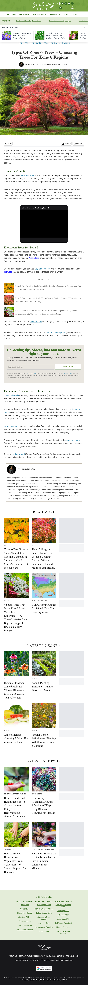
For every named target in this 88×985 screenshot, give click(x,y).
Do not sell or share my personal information (51, 960)
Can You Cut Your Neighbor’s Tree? (28, 21)
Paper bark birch (11, 426)
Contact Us (24, 909)
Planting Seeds (63, 911)
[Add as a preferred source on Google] (44, 968)
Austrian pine (36, 321)
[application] (44, 224)
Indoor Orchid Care (44, 913)
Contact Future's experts (31, 956)
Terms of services (32, 373)
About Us (25, 905)
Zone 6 (67, 43)
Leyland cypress (42, 269)
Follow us (68, 143)
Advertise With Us (25, 917)
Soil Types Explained (63, 923)
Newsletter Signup (24, 913)
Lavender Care (44, 923)
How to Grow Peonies (44, 927)
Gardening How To (33, 43)
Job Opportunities (25, 925)
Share (10, 143)
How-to (66, 64)
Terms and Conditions (54, 956)
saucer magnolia (73, 440)
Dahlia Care (44, 931)
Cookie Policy (21, 960)
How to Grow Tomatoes (43, 909)
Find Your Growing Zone (63, 906)
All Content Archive (25, 930)
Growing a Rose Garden (44, 918)
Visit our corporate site (76, 978)
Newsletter (79, 143)
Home (19, 43)
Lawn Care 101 (63, 919)
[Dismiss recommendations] (85, 27)
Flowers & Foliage (59, 14)
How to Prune (63, 915)
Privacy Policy (72, 956)
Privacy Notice (67, 373)
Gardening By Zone (52, 43)
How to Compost (63, 927)
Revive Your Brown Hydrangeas (60, 21)
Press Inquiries (25, 921)
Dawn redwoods (11, 395)
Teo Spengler (32, 64)
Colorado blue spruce (55, 332)
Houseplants (39, 14)
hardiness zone (27, 175)
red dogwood (19, 454)
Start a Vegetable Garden (63, 932)
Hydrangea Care (44, 905)
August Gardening (20, 14)
